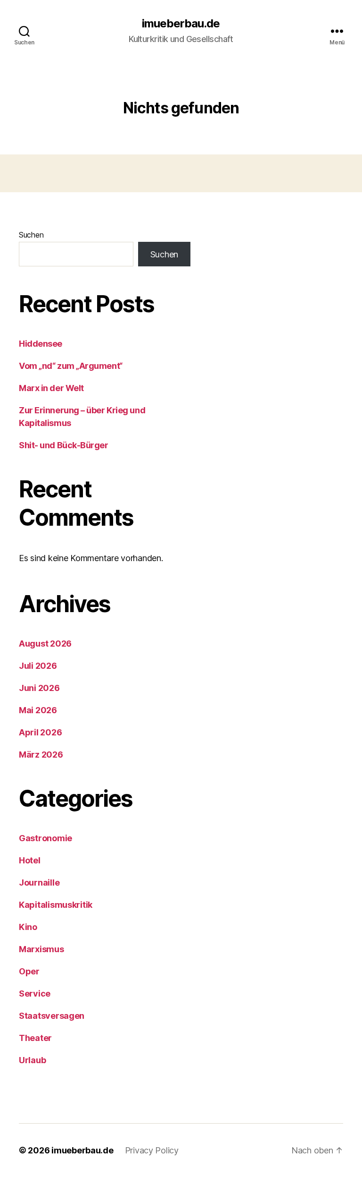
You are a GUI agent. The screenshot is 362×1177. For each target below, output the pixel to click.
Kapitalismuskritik (55, 905)
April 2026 (40, 732)
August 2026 (45, 643)
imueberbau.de (181, 23)
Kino (28, 927)
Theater (35, 1038)
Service (34, 993)
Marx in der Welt (51, 388)
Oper (29, 971)
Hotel (30, 860)
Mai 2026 (38, 710)
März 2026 (41, 754)
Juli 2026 (38, 666)
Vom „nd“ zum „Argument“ (71, 366)
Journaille (39, 882)
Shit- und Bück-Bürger (63, 445)
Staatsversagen (51, 1016)
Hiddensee (40, 344)
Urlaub (32, 1060)
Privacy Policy (152, 1150)
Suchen (31, 234)
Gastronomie (45, 838)
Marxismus (41, 949)
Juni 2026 (39, 688)
